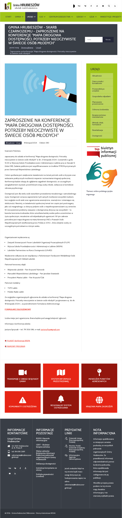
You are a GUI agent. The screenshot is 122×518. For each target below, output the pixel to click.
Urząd (30, 17)
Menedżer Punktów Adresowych (99, 380)
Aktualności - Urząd (13, 143)
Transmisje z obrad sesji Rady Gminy (22, 380)
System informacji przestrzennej (61, 380)
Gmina (18, 17)
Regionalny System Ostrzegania (61, 406)
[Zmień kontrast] (73, 6)
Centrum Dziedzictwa (59, 17)
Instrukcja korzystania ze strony (46, 469)
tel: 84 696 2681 (18, 452)
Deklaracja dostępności (46, 464)
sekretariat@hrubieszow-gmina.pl (20, 456)
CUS (41, 17)
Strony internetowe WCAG (46, 513)
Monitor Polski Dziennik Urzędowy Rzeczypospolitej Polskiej (77, 449)
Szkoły (79, 17)
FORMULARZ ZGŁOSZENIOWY (18, 309)
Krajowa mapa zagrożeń (99, 406)
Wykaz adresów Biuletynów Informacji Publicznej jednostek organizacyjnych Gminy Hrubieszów (46, 455)
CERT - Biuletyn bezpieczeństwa (43, 446)
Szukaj (109, 39)
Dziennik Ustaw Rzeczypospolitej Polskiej (76, 440)
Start (8, 17)
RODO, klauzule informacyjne (43, 439)
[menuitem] (101, 76)
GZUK (91, 17)
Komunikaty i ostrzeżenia (23, 406)
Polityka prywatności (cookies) (45, 475)
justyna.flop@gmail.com (50, 329)
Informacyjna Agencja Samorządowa (75, 457)
